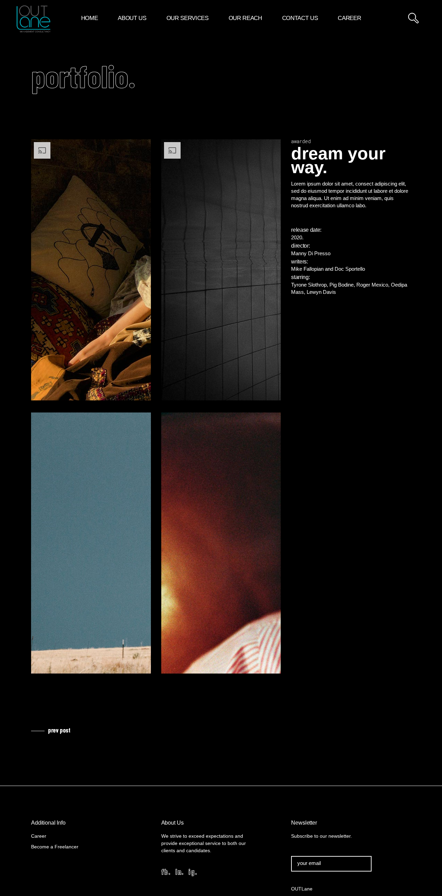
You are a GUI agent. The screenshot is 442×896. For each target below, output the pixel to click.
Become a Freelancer (54, 846)
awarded (301, 141)
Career (38, 836)
